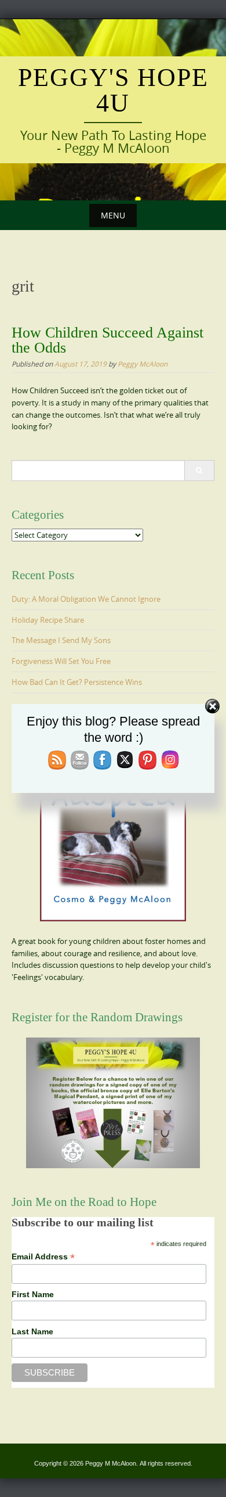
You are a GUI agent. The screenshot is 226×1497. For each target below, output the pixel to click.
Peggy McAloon (142, 363)
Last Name (32, 1331)
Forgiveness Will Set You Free (61, 661)
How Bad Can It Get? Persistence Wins (77, 682)
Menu (113, 215)
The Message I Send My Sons (61, 640)
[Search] (199, 470)
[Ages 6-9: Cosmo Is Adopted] (113, 834)
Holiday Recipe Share (48, 620)
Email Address (43, 1256)
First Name (33, 1294)
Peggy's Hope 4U (113, 90)
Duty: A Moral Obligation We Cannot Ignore (86, 599)
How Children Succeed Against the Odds (107, 340)
